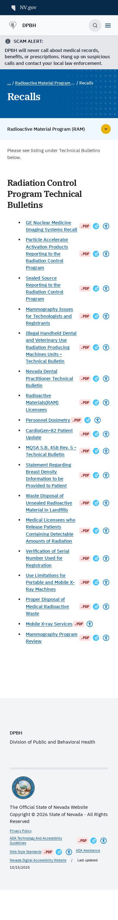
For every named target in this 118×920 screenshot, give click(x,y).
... (9, 83)
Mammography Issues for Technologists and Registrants (49, 316)
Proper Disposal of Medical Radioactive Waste (47, 606)
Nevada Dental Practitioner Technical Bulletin (49, 378)
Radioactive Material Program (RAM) (45, 83)
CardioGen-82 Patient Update (49, 433)
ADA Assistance (88, 850)
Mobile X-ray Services (49, 624)
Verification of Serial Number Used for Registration (47, 558)
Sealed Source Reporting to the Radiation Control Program (44, 288)
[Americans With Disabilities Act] (106, 226)
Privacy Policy (20, 831)
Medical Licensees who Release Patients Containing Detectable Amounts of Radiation (50, 530)
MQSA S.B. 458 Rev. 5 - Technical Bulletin (51, 450)
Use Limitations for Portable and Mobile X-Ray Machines (50, 582)
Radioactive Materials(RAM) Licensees (42, 402)
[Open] (108, 25)
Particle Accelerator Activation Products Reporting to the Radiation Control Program (47, 254)
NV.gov (28, 7)
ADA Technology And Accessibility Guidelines (36, 840)
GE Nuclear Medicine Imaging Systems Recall (51, 226)
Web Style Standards (26, 851)
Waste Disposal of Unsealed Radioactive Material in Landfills (49, 503)
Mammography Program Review (51, 637)
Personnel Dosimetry (48, 420)
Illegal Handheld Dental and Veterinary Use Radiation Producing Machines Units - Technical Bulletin (51, 347)
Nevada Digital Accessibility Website (38, 860)
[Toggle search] (95, 25)
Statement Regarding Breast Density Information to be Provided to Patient (48, 475)
